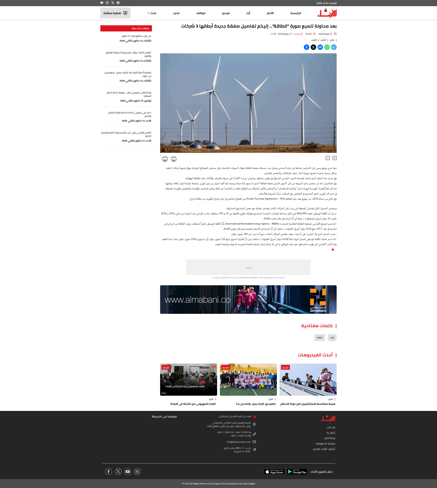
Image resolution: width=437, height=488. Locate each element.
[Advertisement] (248, 267)
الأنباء (323, 40)
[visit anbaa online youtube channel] (128, 471)
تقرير (330, 399)
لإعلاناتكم (330, 437)
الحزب (176, 13)
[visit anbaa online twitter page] (118, 471)
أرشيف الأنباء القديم (324, 448)
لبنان (332, 337)
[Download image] (163, 149)
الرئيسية (295, 13)
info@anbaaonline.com (239, 442)
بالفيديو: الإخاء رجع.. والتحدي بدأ (256, 403)
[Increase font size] (335, 158)
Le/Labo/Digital (247, 483)
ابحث (153, 13)
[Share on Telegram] (334, 47)
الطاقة (319, 337)
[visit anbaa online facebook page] (108, 471)
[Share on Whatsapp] (327, 47)
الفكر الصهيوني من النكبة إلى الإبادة (193, 403)
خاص (331, 40)
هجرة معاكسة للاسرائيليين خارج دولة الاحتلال (307, 403)
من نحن (331, 427)
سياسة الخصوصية (325, 443)
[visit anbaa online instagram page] (137, 471)
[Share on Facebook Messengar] (320, 47)
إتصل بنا (331, 432)
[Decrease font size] (328, 158)
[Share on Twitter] (313, 47)
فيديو (226, 13)
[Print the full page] (173, 158)
